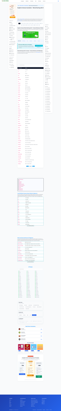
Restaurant (48, 58)
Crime (28, 276)
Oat (18, 81)
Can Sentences (48, 89)
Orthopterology (20, 161)
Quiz (11, 48)
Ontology (19, 150)
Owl (18, 75)
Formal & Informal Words (48, 79)
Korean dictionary (38, 52)
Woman (19, 222)
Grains (36, 280)
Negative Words (48, 70)
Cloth (36, 275)
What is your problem (20, 245)
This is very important (20, 255)
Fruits (47, 26)
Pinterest (43, 403)
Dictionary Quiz (12, 53)
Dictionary (12, 30)
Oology (19, 152)
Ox (18, 71)
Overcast (19, 83)
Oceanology (19, 140)
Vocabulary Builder (22, 402)
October (19, 129)
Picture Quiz (12, 51)
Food (36, 272)
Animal (36, 279)
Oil (18, 102)
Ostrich (19, 73)
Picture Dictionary (20, 179)
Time (28, 272)
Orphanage (19, 79)
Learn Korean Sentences (30, 261)
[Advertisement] (30, 13)
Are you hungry (20, 257)
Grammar (12, 35)
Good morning (19, 242)
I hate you (19, 247)
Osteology (19, 163)
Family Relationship (49, 53)
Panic (18, 217)
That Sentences (48, 104)
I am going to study (20, 260)
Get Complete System (38, 376)
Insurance (37, 290)
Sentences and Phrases (21, 185)
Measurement (37, 295)
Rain (18, 209)
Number (28, 279)
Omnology (19, 144)
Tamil (10, 401)
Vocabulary (12, 27)
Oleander (19, 100)
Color (47, 39)
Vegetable (29, 290)
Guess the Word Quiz (21, 308)
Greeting (37, 287)
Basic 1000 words (20, 186)
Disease (20, 283)
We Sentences (48, 106)
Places (28, 280)
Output (19, 92)
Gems (20, 272)
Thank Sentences (48, 111)
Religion (20, 287)
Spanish (10, 402)
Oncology (19, 146)
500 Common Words (13, 41)
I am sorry (19, 252)
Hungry (19, 224)
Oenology (19, 142)
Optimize (19, 123)
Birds (47, 29)
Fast (18, 204)
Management (29, 295)
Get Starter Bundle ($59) (39, 45)
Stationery (20, 291)
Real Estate (37, 294)
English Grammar (13, 37)
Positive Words (48, 68)
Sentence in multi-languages (34, 402)
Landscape (29, 291)
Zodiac (47, 36)
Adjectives (48, 84)
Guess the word (20, 188)
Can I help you (19, 250)
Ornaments (37, 291)
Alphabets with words (22, 401)
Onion (19, 104)
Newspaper (29, 294)
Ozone (19, 98)
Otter (18, 69)
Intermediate (12, 60)
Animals (47, 31)
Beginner (12, 58)
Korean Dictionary (26, 5)
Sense (18, 212)
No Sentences (48, 101)
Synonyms (48, 65)
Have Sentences (48, 91)
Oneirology (19, 148)
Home (11, 22)
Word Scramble (12, 32)
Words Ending (12, 67)
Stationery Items (48, 56)
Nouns (47, 82)
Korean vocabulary (19, 20)
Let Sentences (48, 96)
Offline (19, 106)
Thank (18, 219)
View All (10, 406)
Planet (36, 276)
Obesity (19, 96)
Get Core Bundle (30, 375)
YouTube (43, 402)
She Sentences (48, 94)
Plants (20, 279)
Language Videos (13, 44)
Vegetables (48, 48)
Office (19, 77)
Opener (19, 119)
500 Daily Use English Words (34, 401)
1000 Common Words (12, 39)
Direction (20, 290)
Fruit (19, 275)
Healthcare (20, 294)
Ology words (20, 295)
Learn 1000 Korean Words (30, 225)
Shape (20, 276)
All (19, 23)
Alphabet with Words (13, 25)
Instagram (43, 401)
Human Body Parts (49, 34)
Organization (19, 125)
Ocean (19, 121)
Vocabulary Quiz (27, 308)
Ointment (19, 115)
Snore (18, 202)
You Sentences (48, 109)
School (20, 280)
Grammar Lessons (22, 403)
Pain (18, 207)
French (10, 403)
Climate (28, 283)
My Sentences (48, 99)
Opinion (19, 127)
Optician (19, 138)
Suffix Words (48, 73)
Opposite (19, 94)
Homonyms (48, 75)
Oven (18, 117)
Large (18, 214)
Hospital (28, 287)
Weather (37, 283)
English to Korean (22, 5)
